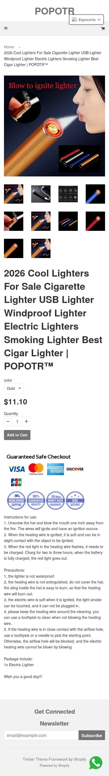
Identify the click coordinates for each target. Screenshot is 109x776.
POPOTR (55, 10)
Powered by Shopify (54, 765)
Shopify (80, 759)
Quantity (11, 413)
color (8, 380)
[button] (86, 19)
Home (9, 46)
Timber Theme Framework (45, 759)
